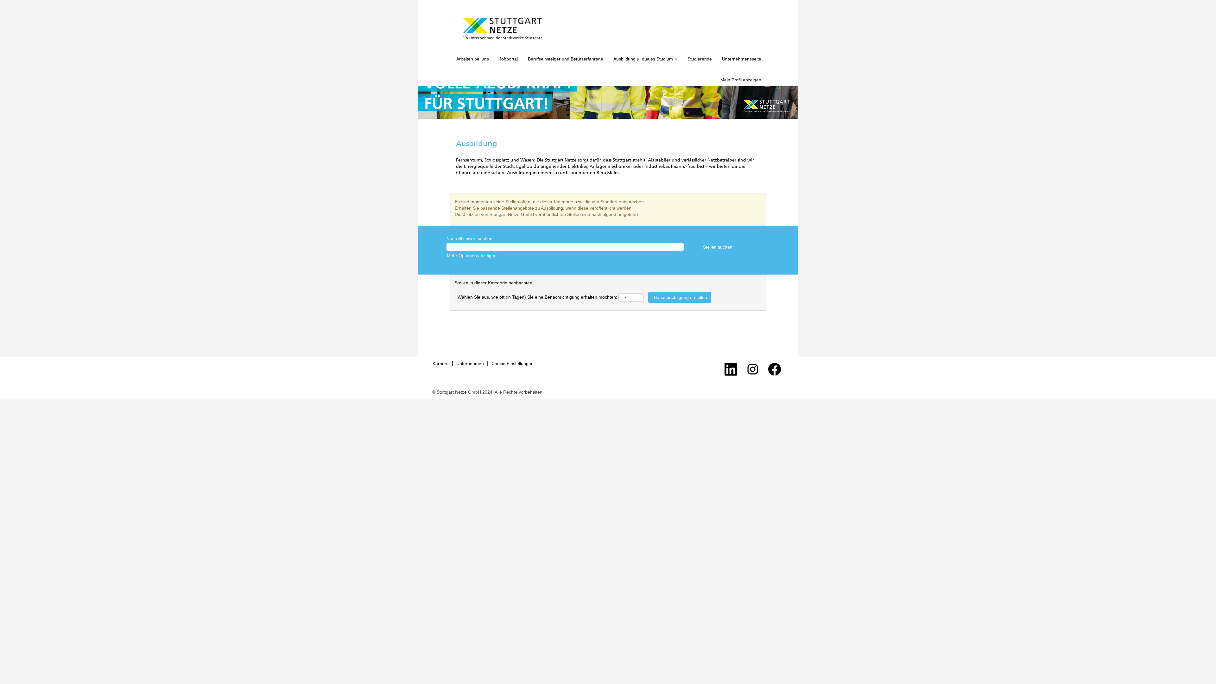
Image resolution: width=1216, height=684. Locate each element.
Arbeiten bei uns (472, 58)
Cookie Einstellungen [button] (512, 363)
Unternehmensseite (741, 58)
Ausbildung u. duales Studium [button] (643, 58)
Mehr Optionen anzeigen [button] (472, 255)
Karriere (441, 363)
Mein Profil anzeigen (740, 79)
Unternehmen (470, 363)
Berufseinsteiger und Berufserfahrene (565, 58)
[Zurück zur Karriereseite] (502, 29)
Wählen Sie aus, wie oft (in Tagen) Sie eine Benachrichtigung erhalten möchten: (537, 297)
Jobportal (508, 58)
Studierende (699, 58)
